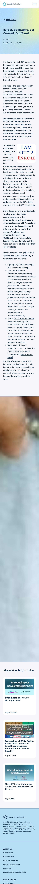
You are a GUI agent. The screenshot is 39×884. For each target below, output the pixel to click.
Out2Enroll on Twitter (24, 318)
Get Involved (9, 880)
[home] (11, 4)
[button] (34, 4)
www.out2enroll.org (19, 267)
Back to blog (11, 19)
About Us (7, 849)
